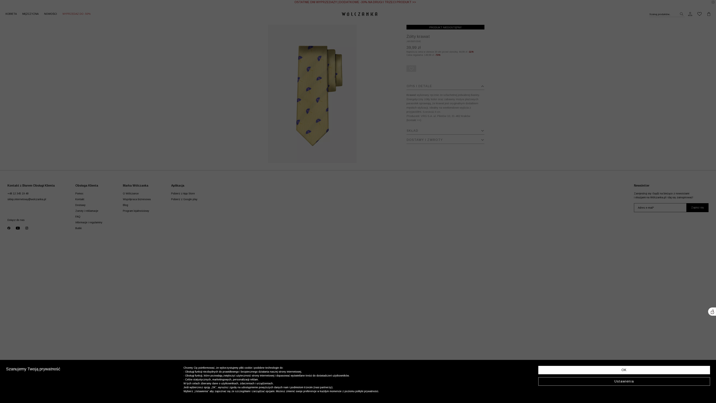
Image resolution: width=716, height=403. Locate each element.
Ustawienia (624, 381)
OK (624, 370)
